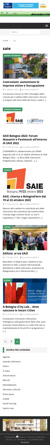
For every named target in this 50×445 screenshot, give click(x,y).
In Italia (6, 371)
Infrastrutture (9, 375)
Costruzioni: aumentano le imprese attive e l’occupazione (23, 83)
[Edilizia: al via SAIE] (25, 237)
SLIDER (6, 399)
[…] (44, 100)
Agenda (6, 357)
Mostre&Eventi (9, 385)
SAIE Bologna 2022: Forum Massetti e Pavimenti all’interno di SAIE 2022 (25, 139)
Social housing (9, 403)
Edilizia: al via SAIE (15, 253)
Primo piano (8, 394)
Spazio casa (8, 408)
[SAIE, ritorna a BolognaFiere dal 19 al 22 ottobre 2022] (25, 180)
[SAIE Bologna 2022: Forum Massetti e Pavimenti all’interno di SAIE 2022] (25, 120)
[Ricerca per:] (25, 32)
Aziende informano (12, 361)
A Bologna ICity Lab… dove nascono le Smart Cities (21, 308)
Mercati (6, 380)
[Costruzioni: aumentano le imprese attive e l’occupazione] (25, 66)
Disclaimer (25, 442)
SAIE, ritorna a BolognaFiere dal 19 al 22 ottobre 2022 (24, 198)
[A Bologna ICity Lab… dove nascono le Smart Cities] (25, 291)
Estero (6, 366)
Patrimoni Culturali (11, 389)
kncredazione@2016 (30, 89)
